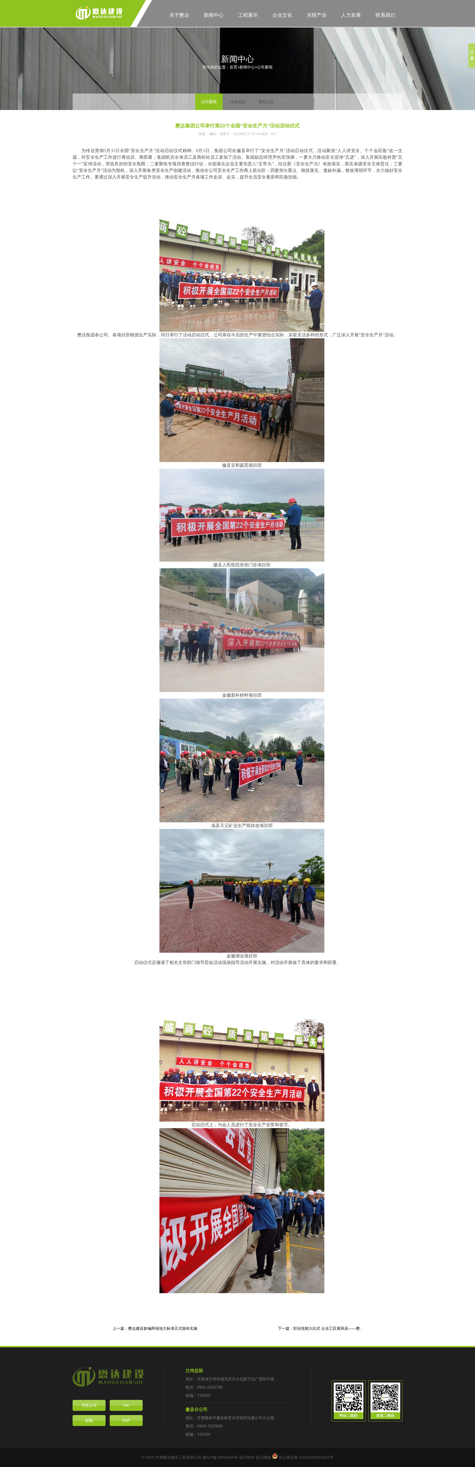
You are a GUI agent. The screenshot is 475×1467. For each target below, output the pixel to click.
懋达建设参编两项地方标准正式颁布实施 (162, 1328)
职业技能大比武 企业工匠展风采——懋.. (327, 1328)
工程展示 (248, 15)
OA (126, 1405)
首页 (233, 67)
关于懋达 (179, 15)
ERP (126, 1420)
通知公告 (266, 102)
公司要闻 (264, 67)
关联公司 (89, 1405)
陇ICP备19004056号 (220, 1457)
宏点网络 (263, 1457)
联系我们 (385, 15)
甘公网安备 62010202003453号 (306, 1457)
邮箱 (89, 1420)
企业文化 (282, 15)
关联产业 (317, 15)
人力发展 (351, 15)
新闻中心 (213, 15)
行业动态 (237, 102)
